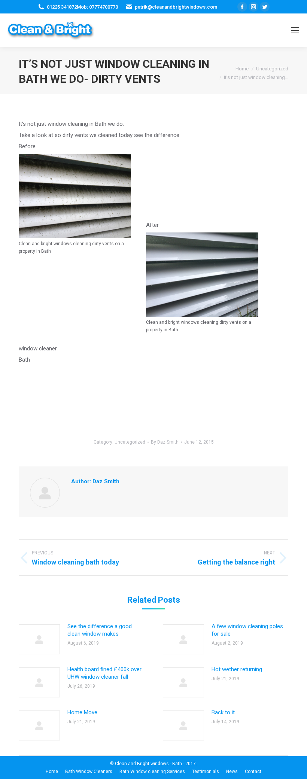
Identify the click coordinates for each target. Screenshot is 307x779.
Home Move (82, 712)
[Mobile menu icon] (295, 30)
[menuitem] (52, 771)
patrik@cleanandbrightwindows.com (176, 7)
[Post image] (39, 639)
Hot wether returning (237, 669)
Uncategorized (130, 442)
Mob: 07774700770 (97, 7)
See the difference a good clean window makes (99, 630)
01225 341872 (62, 7)
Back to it (223, 712)
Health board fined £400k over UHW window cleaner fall (104, 673)
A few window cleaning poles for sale (247, 630)
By (165, 442)
